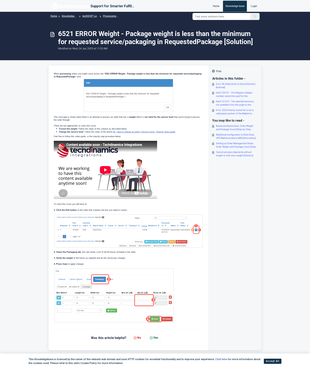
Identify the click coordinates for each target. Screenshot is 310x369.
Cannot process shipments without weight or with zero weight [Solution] (234, 154)
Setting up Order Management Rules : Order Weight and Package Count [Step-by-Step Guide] (236, 145)
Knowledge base (235, 6)
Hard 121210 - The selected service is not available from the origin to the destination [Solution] (235, 103)
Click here (221, 359)
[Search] (255, 16)
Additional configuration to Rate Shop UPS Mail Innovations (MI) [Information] (236, 136)
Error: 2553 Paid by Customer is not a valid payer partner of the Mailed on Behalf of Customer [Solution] (234, 112)
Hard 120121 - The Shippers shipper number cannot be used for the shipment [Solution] (234, 94)
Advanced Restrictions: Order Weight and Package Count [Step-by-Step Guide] (234, 128)
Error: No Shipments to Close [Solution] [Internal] (235, 86)
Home (216, 6)
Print (218, 71)
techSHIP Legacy (92, 16)
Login (254, 6)
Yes (155, 337)
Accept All (272, 361)
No (139, 337)
